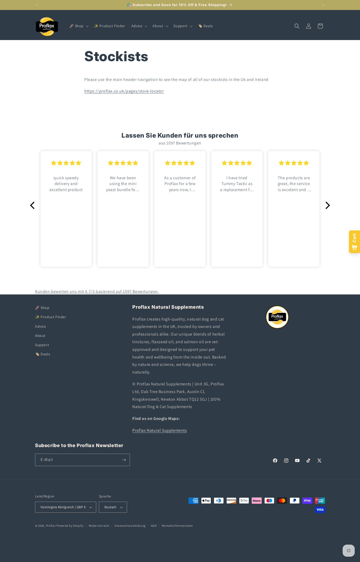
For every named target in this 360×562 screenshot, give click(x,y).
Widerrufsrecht (99, 525)
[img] (66, 163)
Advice (40, 326)
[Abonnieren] (124, 460)
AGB (154, 525)
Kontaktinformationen (177, 525)
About (40, 335)
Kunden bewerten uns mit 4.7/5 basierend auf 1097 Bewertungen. (97, 291)
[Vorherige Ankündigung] (37, 5)
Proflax (51, 525)
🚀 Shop (42, 307)
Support (42, 344)
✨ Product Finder (50, 316)
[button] (78, 25)
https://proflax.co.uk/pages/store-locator (124, 91)
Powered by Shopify (70, 525)
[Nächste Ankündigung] (323, 5)
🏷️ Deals (42, 354)
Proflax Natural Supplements (159, 430)
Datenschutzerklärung (130, 525)
